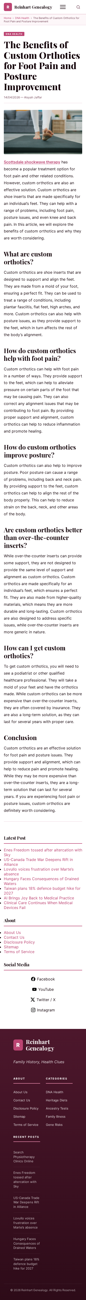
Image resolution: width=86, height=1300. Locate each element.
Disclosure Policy (19, 942)
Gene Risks (54, 1125)
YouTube (46, 989)
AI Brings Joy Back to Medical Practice (39, 898)
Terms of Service (19, 951)
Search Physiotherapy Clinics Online (24, 1156)
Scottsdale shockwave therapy (32, 162)
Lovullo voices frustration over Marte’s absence (25, 1222)
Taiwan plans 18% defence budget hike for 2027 (26, 1263)
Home (7, 18)
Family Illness (55, 1116)
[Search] (78, 7)
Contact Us (14, 937)
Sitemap (11, 946)
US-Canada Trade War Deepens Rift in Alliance (26, 1202)
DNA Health (22, 18)
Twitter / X (46, 999)
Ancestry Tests (57, 1108)
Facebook (46, 979)
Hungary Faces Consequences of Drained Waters (26, 1243)
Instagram (46, 1010)
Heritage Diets (56, 1100)
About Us (12, 932)
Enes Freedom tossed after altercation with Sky (25, 1179)
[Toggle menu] (63, 7)
